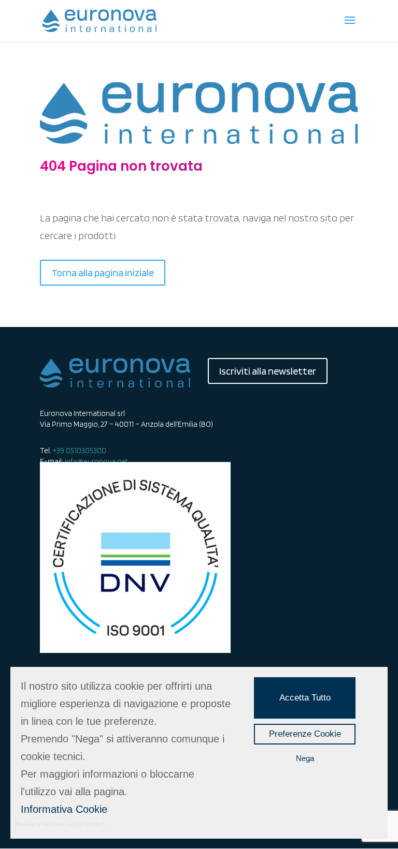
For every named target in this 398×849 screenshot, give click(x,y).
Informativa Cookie (64, 809)
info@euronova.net (96, 461)
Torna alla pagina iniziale (102, 272)
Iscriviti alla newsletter (267, 371)
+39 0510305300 (79, 450)
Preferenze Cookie (305, 734)
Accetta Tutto (305, 698)
